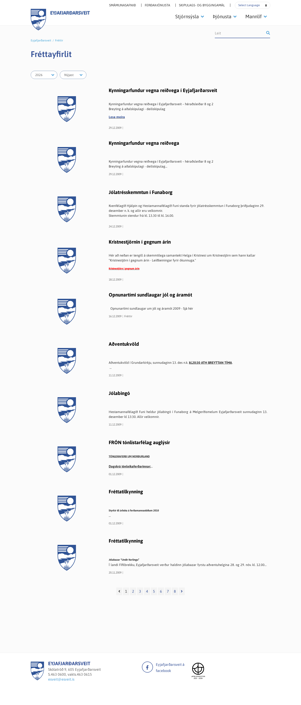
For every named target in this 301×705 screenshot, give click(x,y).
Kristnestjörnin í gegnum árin (140, 242)
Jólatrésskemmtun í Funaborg (140, 192)
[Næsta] (182, 591)
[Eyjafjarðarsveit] (37, 679)
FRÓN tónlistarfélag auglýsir (139, 442)
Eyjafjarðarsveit (41, 40)
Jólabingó (119, 393)
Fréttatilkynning (126, 491)
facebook (147, 667)
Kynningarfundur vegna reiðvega (144, 143)
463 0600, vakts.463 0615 (71, 674)
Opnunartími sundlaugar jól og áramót (150, 295)
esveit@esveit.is (61, 679)
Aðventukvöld (124, 344)
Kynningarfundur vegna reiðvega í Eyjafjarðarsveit (163, 90)
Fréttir (59, 40)
